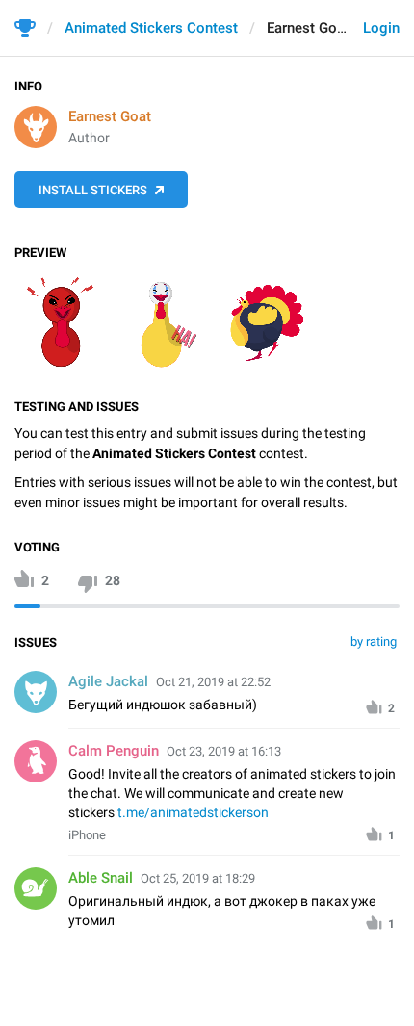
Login (381, 28)
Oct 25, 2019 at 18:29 (198, 878)
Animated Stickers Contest (151, 28)
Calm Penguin (113, 750)
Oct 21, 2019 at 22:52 (213, 682)
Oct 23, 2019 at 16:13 (224, 751)
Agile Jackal (108, 681)
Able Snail (100, 877)
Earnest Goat (109, 116)
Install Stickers (93, 190)
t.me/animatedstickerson (193, 812)
